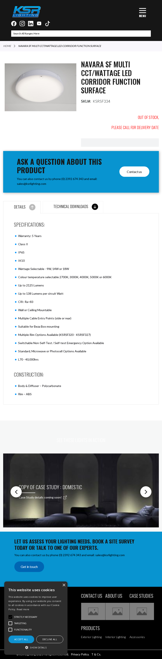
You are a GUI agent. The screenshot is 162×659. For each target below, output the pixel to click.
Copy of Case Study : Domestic (50, 487)
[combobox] (81, 33)
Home (7, 46)
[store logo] (26, 11)
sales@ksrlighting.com (31, 183)
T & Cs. (96, 654)
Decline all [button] (49, 639)
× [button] (63, 585)
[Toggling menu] (142, 12)
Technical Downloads (70, 206)
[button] (35, 647)
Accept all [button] (21, 639)
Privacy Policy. (80, 654)
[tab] (21, 207)
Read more (23, 609)
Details (20, 207)
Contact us (134, 172)
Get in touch (29, 567)
